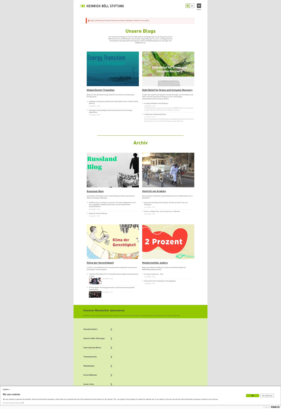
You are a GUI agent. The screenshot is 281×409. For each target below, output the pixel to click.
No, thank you (267, 396)
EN (192, 6)
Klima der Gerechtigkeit (100, 263)
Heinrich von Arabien (154, 191)
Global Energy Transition (100, 90)
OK (252, 396)
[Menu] (199, 6)
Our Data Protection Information (12, 403)
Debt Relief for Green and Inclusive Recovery (167, 90)
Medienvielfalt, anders (155, 263)
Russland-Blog (95, 191)
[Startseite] (102, 6)
